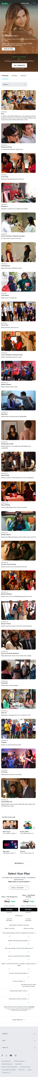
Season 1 (5, 84)
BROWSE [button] (5, 1033)
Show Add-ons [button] (17, 1020)
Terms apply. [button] (32, 1006)
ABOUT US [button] (5, 1047)
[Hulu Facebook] (4, 1055)
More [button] (6, 40)
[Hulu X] (8, 1055)
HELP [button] (3, 1040)
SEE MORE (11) (19, 863)
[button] (5, 75)
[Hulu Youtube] (12, 1055)
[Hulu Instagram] (15, 1055)
